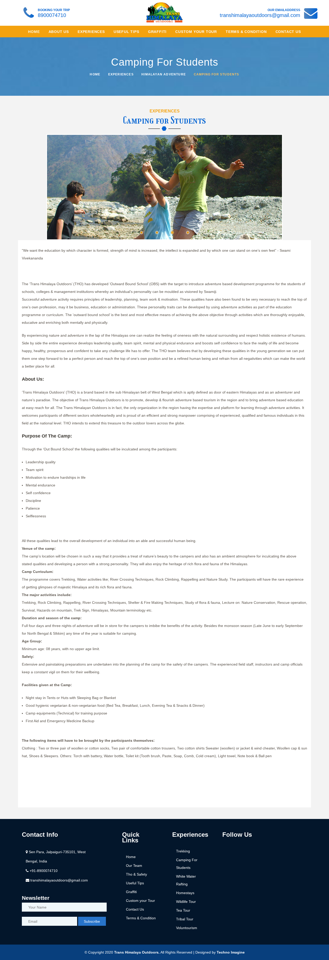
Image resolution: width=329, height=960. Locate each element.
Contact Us (135, 909)
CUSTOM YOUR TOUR (196, 32)
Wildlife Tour (186, 902)
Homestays (185, 893)
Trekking (183, 851)
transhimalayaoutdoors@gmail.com (260, 15)
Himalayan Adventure (163, 74)
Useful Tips (135, 883)
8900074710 (52, 15)
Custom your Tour (140, 900)
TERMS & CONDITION (246, 32)
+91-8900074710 (43, 871)
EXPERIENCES (91, 32)
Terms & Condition (141, 918)
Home (34, 32)
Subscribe (92, 921)
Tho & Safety (136, 874)
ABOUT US (59, 32)
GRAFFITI (157, 32)
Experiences (121, 74)
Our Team (134, 865)
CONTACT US (288, 32)
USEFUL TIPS (126, 32)
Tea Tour (183, 910)
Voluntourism (186, 928)
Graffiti (131, 892)
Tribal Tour (184, 919)
